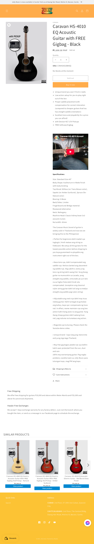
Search (8, 503)
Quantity (55, 55)
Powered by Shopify (52, 539)
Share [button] (57, 381)
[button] (6, 10)
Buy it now (70, 85)
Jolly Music (43, 539)
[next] (88, 465)
